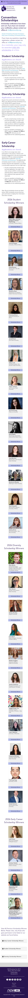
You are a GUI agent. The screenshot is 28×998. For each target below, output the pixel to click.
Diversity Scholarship (18, 34)
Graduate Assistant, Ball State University (14, 758)
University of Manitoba (14, 733)
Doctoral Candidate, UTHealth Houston (13, 841)
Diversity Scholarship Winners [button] (12, 956)
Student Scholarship (7, 34)
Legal (14, 995)
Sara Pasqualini (13, 506)
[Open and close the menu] (21, 8)
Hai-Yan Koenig (13, 410)
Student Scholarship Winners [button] (12, 948)
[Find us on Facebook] (7, 979)
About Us (14, 983)
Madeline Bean (13, 291)
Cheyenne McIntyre (14, 756)
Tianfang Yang (13, 780)
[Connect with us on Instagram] (15, 979)
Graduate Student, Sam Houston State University (14, 365)
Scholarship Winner (15, 226)
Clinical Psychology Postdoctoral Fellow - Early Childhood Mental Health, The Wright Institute (15, 568)
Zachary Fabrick (13, 863)
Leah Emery (12, 839)
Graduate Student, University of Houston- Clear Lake (15, 711)
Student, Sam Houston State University (14, 591)
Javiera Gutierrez (13, 684)
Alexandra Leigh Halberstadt (13, 887)
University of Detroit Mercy (15, 223)
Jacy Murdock (12, 458)
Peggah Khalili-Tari (14, 708)
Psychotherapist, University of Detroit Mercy (15, 639)
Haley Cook (12, 362)
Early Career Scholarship (8, 35)
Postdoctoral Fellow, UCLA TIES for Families (15, 865)
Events (14, 984)
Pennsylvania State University (13, 890)
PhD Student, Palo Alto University (14, 269)
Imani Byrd (12, 636)
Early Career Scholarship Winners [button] (13, 940)
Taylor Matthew (13, 732)
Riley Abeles (12, 565)
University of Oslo (13, 781)
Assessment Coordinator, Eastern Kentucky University (15, 293)
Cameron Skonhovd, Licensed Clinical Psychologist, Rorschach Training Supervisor (15, 912)
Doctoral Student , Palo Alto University (14, 532)
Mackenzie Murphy (14, 482)
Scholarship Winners (20, 35)
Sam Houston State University (13, 389)
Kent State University (14, 340)
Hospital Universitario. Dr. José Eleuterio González (15, 686)
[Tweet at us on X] (10, 979)
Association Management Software (14, 991)
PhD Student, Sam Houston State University (15, 460)
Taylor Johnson (13, 386)
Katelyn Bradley (13, 613)
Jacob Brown (12, 339)
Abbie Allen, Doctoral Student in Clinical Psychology (14, 220)
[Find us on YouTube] (18, 979)
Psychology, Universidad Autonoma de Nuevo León (15, 436)
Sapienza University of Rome (14, 317)
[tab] (14, 941)
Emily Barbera (12, 267)
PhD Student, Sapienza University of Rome (14, 508)
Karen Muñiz (12, 434)
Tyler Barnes (12, 589)
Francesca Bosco (13, 315)
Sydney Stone (12, 530)
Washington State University (15, 483)
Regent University (13, 614)
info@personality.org (14, 30)
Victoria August (13, 243)
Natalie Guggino (13, 660)
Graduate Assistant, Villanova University (13, 663)
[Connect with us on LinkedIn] (12, 979)
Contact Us (14, 986)
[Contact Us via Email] (20, 979)
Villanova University (13, 412)
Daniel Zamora (13, 804)
